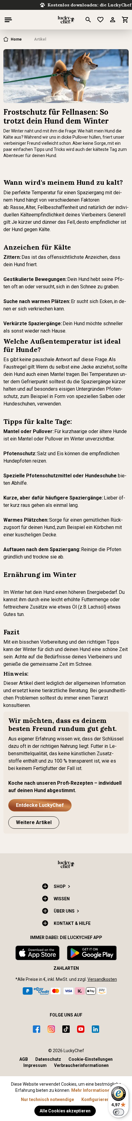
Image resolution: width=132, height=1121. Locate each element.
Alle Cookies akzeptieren (65, 1110)
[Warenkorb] (125, 19)
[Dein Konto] (115, 19)
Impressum (35, 1065)
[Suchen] (90, 19)
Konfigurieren (95, 1099)
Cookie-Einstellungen (90, 1059)
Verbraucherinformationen (81, 1065)
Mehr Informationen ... (94, 1090)
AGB (23, 1059)
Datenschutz (48, 1059)
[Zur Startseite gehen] (66, 19)
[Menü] (8, 20)
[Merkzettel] (103, 19)
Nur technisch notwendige (47, 1099)
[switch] (118, 1112)
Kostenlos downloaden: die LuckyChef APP (68, 4)
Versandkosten (102, 979)
